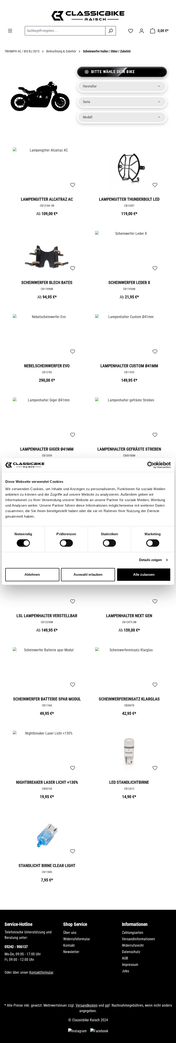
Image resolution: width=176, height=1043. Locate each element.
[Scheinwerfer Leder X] (129, 254)
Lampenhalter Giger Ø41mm (47, 449)
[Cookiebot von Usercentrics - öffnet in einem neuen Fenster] (151, 465)
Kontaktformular (41, 972)
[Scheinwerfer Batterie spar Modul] (47, 670)
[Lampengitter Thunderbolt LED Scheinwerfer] (129, 170)
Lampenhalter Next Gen (129, 615)
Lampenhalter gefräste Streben (129, 449)
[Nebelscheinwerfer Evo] (47, 337)
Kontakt (69, 945)
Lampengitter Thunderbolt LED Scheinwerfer (129, 199)
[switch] (66, 543)
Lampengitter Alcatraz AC (47, 199)
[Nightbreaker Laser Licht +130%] (47, 753)
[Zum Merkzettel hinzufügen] (72, 185)
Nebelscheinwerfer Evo (47, 365)
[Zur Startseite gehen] (88, 16)
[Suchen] (110, 30)
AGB (125, 958)
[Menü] (10, 30)
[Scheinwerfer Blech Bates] (47, 254)
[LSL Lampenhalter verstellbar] (47, 587)
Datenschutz (131, 952)
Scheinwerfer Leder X (129, 282)
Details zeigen (150, 560)
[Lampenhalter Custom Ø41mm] (129, 337)
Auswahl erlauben (88, 574)
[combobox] (65, 30)
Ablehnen (32, 574)
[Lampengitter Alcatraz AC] (47, 170)
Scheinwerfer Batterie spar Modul (47, 699)
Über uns (69, 932)
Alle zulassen (143, 574)
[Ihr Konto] (141, 30)
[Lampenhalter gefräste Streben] (129, 420)
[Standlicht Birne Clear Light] (47, 837)
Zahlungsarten (132, 932)
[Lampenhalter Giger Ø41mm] (47, 420)
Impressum (130, 964)
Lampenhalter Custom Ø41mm (129, 365)
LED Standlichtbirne (129, 782)
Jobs (125, 971)
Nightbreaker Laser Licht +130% (47, 782)
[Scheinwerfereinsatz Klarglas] (129, 670)
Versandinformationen (138, 939)
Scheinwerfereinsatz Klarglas (129, 699)
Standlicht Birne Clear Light (47, 865)
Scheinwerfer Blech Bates (46, 282)
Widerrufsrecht (133, 945)
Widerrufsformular (76, 939)
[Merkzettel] (130, 30)
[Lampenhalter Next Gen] (129, 587)
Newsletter (71, 952)
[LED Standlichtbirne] (129, 753)
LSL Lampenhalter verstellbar (46, 615)
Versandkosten (87, 1005)
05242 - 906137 (16, 947)
